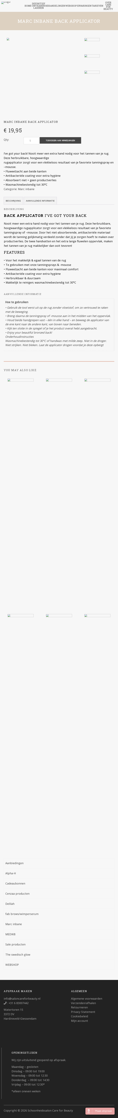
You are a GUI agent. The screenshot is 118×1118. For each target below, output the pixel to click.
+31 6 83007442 (18, 1003)
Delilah (9, 904)
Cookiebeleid (79, 1016)
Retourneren (79, 1007)
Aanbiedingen (14, 863)
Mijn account (79, 1021)
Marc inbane (26, 189)
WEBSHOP (12, 965)
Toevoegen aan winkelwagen (60, 140)
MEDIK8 (10, 934)
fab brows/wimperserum (22, 914)
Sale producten (15, 944)
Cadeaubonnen (15, 883)
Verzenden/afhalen (83, 1003)
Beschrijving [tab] (13, 200)
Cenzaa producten (17, 893)
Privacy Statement (83, 1012)
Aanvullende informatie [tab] (40, 200)
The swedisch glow (17, 954)
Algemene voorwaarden (86, 998)
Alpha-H (10, 873)
